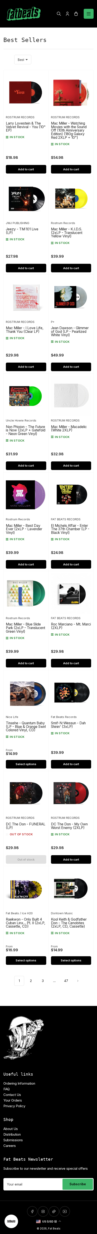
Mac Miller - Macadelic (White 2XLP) (69, 429)
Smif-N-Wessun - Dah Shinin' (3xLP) (68, 725)
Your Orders (12, 1100)
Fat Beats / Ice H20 (19, 913)
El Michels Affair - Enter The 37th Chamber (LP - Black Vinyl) (70, 529)
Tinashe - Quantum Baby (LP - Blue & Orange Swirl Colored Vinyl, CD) (26, 726)
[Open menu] (89, 14)
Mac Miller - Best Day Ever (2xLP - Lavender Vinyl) (24, 529)
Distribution (12, 1134)
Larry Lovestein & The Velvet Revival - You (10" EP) (26, 126)
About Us (10, 1129)
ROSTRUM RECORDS (20, 117)
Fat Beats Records (64, 717)
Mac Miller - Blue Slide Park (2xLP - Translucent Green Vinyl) (25, 627)
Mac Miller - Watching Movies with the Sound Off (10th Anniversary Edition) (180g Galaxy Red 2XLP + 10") (69, 130)
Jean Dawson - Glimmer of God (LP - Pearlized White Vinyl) (70, 331)
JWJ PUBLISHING (17, 223)
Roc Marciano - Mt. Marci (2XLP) (71, 626)
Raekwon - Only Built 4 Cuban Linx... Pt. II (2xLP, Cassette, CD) (25, 922)
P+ (53, 322)
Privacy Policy (14, 1106)
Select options (26, 764)
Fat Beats (54, 1228)
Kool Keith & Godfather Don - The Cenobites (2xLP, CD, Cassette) (69, 922)
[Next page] (78, 981)
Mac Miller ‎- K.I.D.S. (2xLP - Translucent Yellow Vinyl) (66, 232)
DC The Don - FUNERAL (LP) (25, 826)
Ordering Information (19, 1083)
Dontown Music (62, 913)
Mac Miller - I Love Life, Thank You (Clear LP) (25, 330)
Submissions (13, 1140)
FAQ (6, 1089)
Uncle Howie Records (21, 420)
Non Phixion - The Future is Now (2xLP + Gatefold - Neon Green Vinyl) (25, 430)
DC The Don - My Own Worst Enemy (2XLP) (69, 826)
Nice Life (12, 717)
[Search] (59, 14)
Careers (9, 1146)
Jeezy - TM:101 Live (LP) (22, 231)
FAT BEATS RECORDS (66, 519)
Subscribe (77, 1184)
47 (66, 981)
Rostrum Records (63, 223)
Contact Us (12, 1095)
